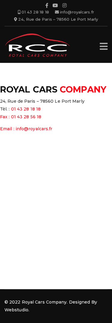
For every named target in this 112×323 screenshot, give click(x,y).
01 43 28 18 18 (35, 12)
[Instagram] (64, 6)
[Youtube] (55, 6)
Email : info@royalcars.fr (26, 128)
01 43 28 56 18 (26, 116)
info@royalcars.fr (77, 12)
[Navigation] (104, 46)
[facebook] (46, 6)
